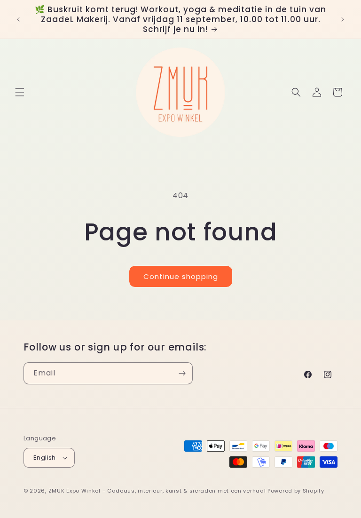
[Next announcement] (342, 19)
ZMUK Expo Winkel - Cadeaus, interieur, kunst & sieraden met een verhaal (157, 490)
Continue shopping (180, 276)
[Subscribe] (182, 373)
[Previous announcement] (18, 19)
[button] (19, 92)
